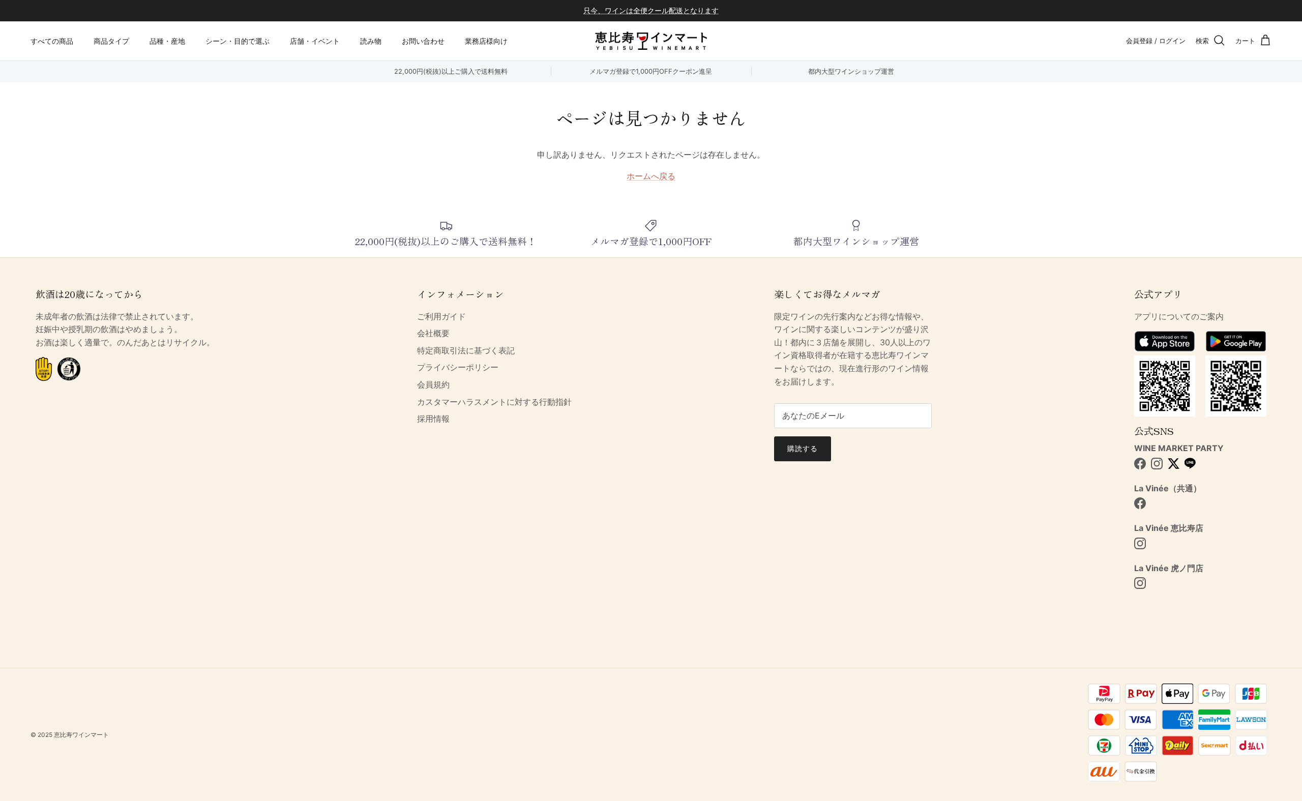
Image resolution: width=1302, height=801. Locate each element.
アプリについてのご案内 (1179, 316)
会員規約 (433, 384)
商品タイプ (111, 41)
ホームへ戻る (651, 176)
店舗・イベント (315, 41)
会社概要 (433, 333)
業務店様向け (486, 41)
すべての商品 (52, 41)
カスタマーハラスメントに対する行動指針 (494, 402)
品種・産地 (167, 41)
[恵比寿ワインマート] (651, 41)
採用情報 (433, 418)
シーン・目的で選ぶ (237, 41)
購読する (802, 448)
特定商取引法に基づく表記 (466, 350)
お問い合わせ (423, 41)
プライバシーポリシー (457, 367)
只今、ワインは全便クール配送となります (651, 10)
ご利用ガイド (441, 316)
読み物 (370, 41)
